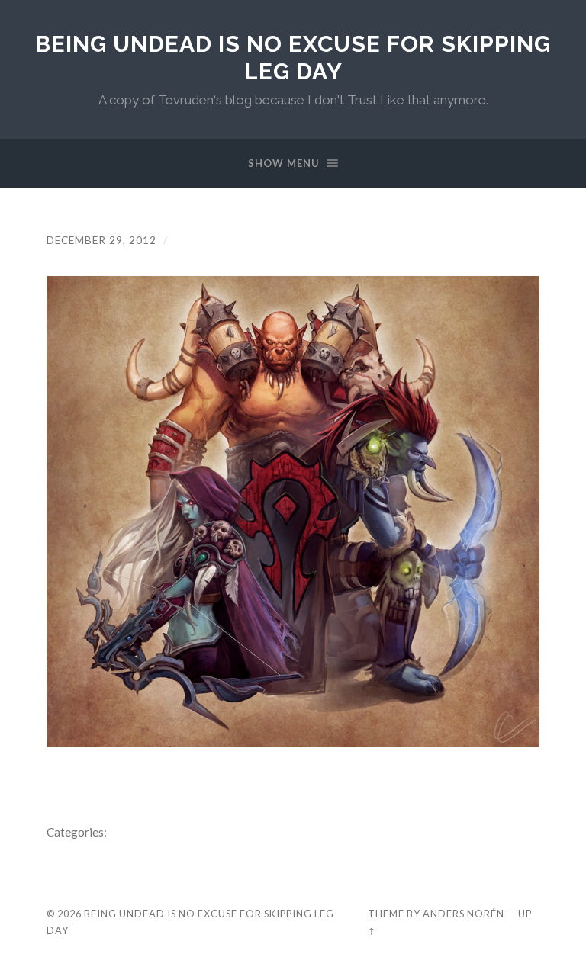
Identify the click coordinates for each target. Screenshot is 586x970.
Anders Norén (463, 913)
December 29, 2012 (101, 240)
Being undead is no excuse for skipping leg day (293, 58)
